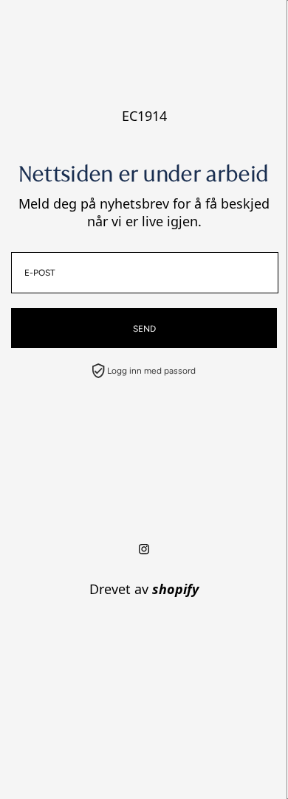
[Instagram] (144, 549)
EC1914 (144, 116)
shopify (175, 589)
